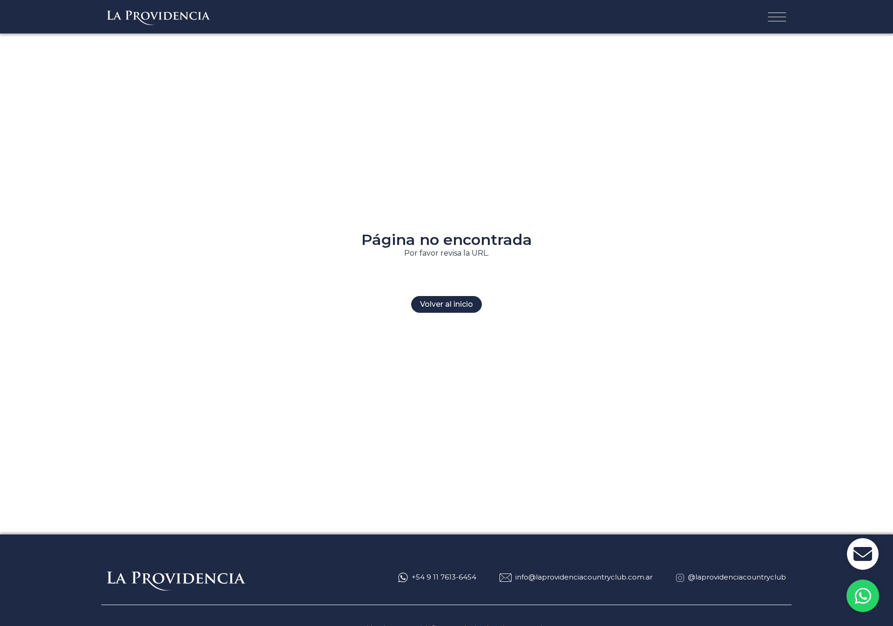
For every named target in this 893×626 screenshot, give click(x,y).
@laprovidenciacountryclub (737, 577)
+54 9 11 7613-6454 (444, 577)
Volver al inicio (446, 304)
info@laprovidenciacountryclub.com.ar (584, 577)
